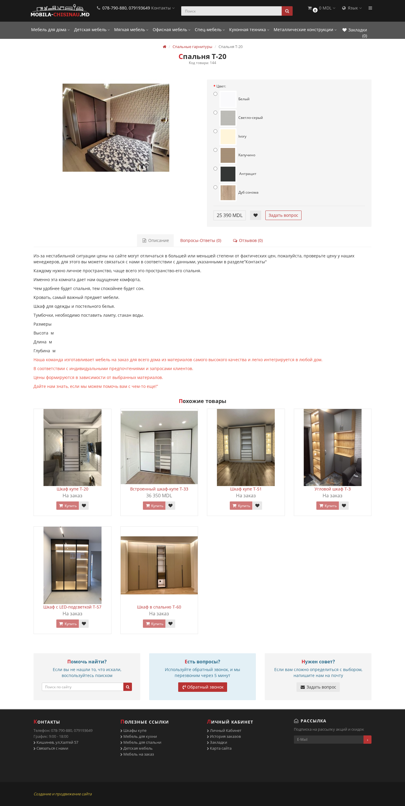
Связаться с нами (52, 748)
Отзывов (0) (250, 240)
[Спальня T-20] (116, 127)
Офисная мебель (170, 29)
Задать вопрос (283, 215)
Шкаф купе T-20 (72, 489)
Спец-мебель (209, 29)
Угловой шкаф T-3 (333, 489)
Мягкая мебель (130, 29)
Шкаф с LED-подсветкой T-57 (72, 607)
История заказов (225, 736)
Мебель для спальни (141, 742)
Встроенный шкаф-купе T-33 (159, 489)
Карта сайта (220, 748)
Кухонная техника (248, 29)
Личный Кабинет (225, 730)
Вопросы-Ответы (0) (200, 240)
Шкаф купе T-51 (246, 489)
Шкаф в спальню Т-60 (159, 607)
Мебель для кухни (139, 736)
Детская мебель (91, 29)
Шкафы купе (134, 730)
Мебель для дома (49, 29)
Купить (70, 505)
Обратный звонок (205, 687)
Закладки (218, 742)
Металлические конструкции (304, 29)
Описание (158, 240)
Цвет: (221, 86)
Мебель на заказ (138, 754)
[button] (321, 8)
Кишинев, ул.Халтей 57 (57, 742)
